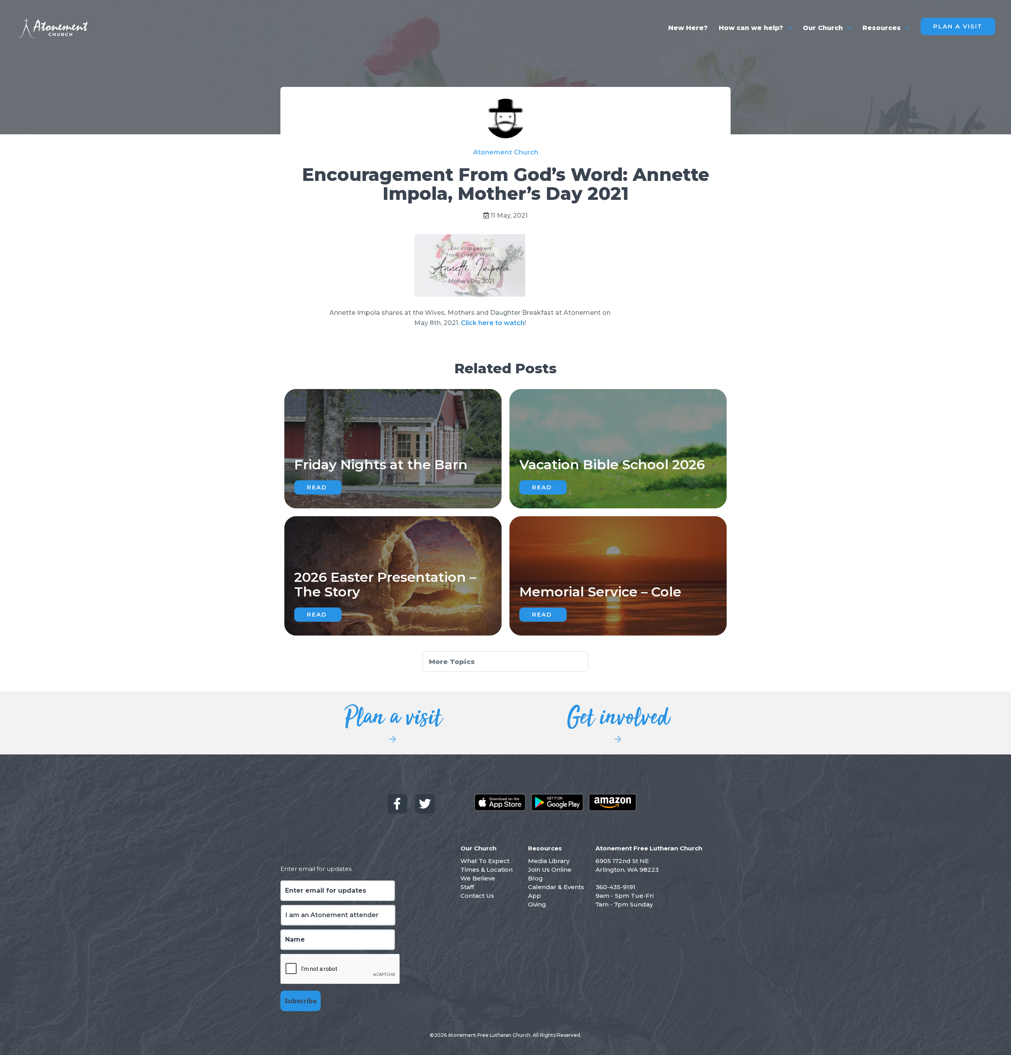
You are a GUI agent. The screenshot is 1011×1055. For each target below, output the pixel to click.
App (534, 895)
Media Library (548, 861)
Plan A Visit (958, 26)
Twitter (425, 804)
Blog (535, 878)
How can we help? (751, 28)
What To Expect (484, 861)
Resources (882, 28)
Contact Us (477, 895)
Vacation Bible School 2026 (612, 464)
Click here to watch (492, 323)
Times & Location (486, 869)
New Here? (688, 28)
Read (317, 487)
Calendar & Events (556, 887)
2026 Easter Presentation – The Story (385, 584)
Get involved (618, 722)
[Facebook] (397, 804)
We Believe (477, 878)
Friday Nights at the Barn (381, 464)
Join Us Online (549, 869)
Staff (467, 887)
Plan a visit (393, 722)
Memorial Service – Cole (600, 591)
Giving (537, 904)
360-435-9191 (615, 887)
